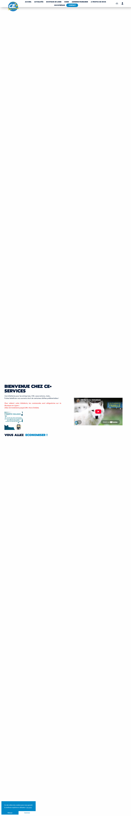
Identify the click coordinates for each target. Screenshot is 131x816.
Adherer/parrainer (80, 2)
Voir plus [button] (29, 807)
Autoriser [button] (27, 813)
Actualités (38, 2)
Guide (66, 2)
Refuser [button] (10, 813)
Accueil (28, 2)
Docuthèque (59, 5)
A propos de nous (98, 2)
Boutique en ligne (53, 2)
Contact (72, 5)
